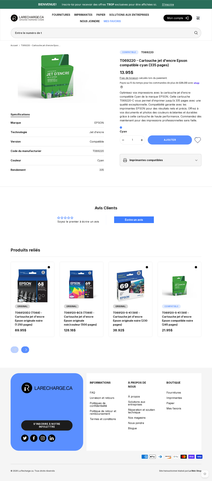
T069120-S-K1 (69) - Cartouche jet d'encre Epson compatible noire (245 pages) (177, 318)
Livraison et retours (102, 397)
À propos (134, 396)
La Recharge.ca (25, 471)
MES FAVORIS (112, 21)
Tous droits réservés (44, 471)
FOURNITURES (61, 14)
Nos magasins (137, 417)
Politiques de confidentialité (98, 404)
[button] (198, 18)
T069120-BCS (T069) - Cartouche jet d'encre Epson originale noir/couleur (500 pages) (80, 318)
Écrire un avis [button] (134, 219)
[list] (57, 76)
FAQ (92, 392)
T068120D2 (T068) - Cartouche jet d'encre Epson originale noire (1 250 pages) (29, 318)
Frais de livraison (129, 78)
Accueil (14, 45)
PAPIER (100, 14)
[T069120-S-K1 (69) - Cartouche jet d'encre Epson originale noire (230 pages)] (130, 285)
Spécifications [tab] (20, 114)
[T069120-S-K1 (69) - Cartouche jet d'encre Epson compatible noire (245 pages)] (179, 285)
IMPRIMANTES (83, 14)
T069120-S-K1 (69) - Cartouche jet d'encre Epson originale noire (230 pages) (130, 318)
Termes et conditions (103, 419)
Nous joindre (136, 423)
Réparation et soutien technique (141, 411)
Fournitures (173, 392)
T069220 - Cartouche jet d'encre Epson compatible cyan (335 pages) (41, 45)
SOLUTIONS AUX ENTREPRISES (129, 14)
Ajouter (170, 140)
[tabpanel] (57, 146)
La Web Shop (194, 471)
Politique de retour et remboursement (103, 412)
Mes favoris (173, 408)
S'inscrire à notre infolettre (46, 425)
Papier (170, 403)
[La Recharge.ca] (47, 384)
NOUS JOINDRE (90, 21)
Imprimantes (174, 397)
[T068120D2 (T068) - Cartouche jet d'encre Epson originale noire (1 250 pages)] (32, 285)
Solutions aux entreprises (136, 403)
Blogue (132, 428)
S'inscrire (168, 4)
